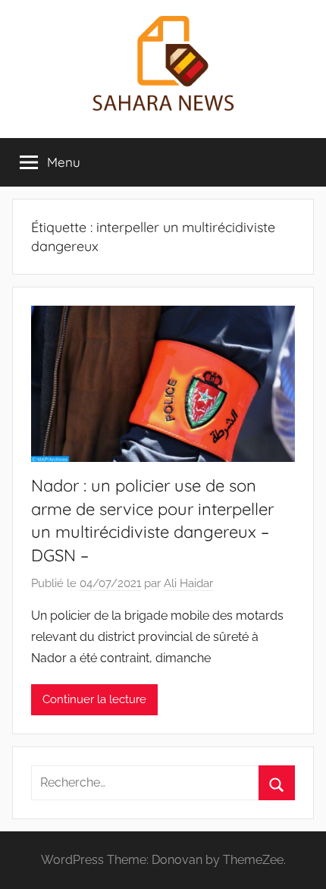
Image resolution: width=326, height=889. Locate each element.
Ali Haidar (188, 583)
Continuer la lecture (94, 699)
